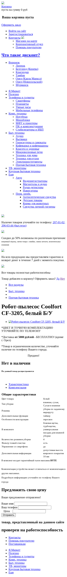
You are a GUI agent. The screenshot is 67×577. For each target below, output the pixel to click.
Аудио (19, 136)
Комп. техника (17, 113)
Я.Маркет (14, 91)
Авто (19, 177)
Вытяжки (21, 139)
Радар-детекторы (33, 187)
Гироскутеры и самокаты (31, 142)
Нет (62, 278)
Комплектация (17, 387)
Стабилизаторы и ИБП (30, 129)
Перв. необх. (23, 193)
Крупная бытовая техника (24, 171)
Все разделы (16, 284)
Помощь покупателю (28, 47)
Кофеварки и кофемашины (32, 145)
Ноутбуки (22, 116)
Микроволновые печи (29, 152)
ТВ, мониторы (17, 168)
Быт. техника (16, 132)
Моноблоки (23, 119)
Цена (6, 511)
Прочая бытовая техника (31, 164)
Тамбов (20, 75)
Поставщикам (17, 543)
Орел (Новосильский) (29, 81)
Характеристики (19, 384)
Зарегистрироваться (21, 34)
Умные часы (23, 107)
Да (57, 278)
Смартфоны (23, 100)
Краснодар (22, 72)
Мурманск (22, 85)
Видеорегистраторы (35, 180)
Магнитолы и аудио (35, 184)
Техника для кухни (27, 158)
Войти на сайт (17, 30)
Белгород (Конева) (27, 68)
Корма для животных (36, 203)
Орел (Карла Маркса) (29, 78)
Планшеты (22, 103)
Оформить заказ (11, 24)
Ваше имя (7, 503)
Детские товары (32, 200)
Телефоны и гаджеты (21, 97)
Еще (11, 174)
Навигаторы (30, 190)
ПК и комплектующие (29, 126)
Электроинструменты (29, 161)
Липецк (20, 65)
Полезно (14, 94)
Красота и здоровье (27, 148)
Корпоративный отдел (29, 44)
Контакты (15, 37)
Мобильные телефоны (29, 110)
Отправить (8, 515)
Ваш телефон (9, 507)
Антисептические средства (39, 197)
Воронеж (14, 62)
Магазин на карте (26, 40)
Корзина (6, 6)
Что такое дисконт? (20, 55)
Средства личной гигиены (39, 206)
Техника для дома (26, 155)
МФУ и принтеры (27, 123)
